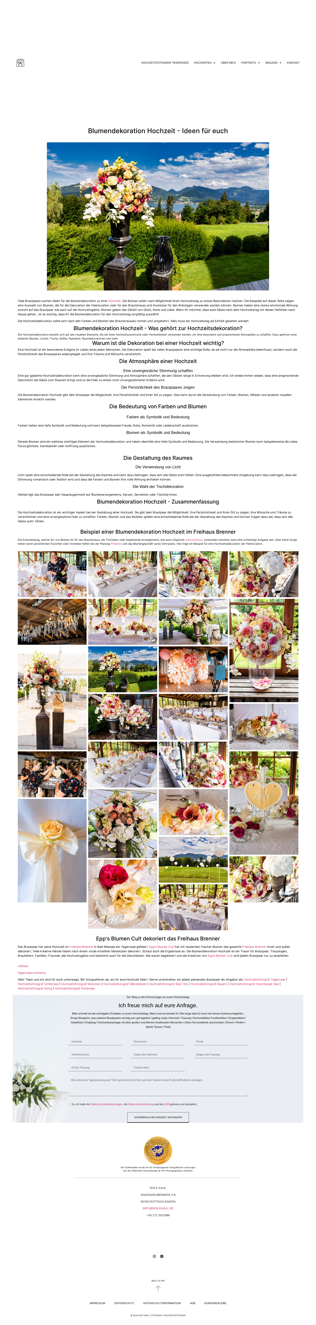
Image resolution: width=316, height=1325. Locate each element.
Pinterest (116, 543)
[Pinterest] (161, 1256)
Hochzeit (114, 301)
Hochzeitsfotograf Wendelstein (125, 984)
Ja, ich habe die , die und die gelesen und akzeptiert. (134, 1104)
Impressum (97, 1303)
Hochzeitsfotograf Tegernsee (165, 62)
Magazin (271, 62)
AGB (166, 1104)
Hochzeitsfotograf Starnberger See (254, 984)
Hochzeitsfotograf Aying (35, 988)
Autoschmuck (193, 539)
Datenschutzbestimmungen (107, 1104)
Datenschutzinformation (162, 1303)
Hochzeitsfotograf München (81, 984)
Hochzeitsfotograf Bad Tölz (168, 984)
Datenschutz (124, 1303)
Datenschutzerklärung (141, 1104)
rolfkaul (23, 966)
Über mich (228, 62)
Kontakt (293, 62)
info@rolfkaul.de (158, 1208)
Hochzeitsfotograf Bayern (209, 984)
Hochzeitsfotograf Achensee (75, 988)
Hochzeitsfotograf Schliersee (38, 984)
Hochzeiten (202, 62)
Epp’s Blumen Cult (161, 946)
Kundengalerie (215, 1303)
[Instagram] (154, 1256)
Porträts (248, 62)
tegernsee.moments (32, 972)
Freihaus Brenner (81, 946)
